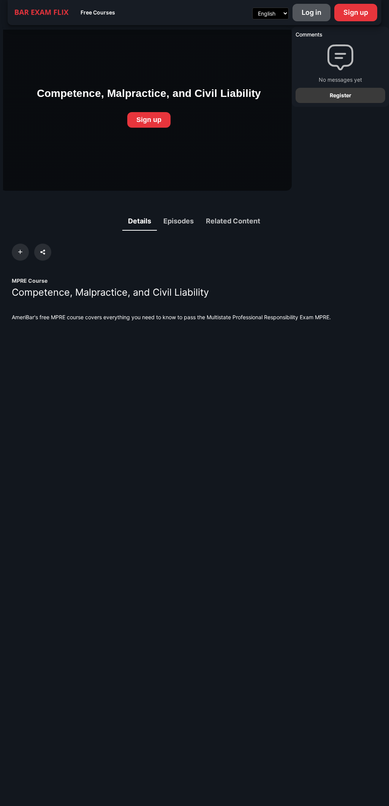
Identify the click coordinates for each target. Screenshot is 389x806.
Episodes (178, 221)
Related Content (233, 221)
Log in (311, 12)
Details (139, 221)
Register (340, 95)
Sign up (355, 12)
